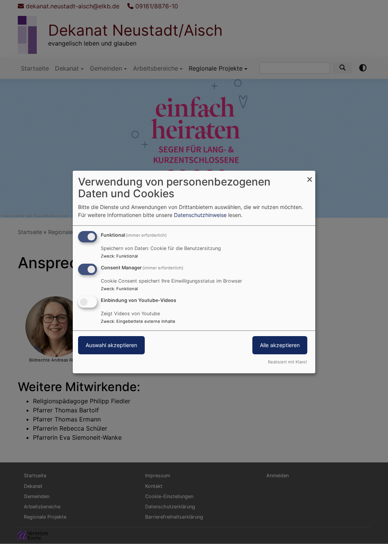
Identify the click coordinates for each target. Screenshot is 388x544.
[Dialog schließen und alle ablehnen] (309, 175)
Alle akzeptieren (280, 345)
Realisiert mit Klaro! (287, 362)
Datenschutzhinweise (200, 215)
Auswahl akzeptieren (111, 345)
